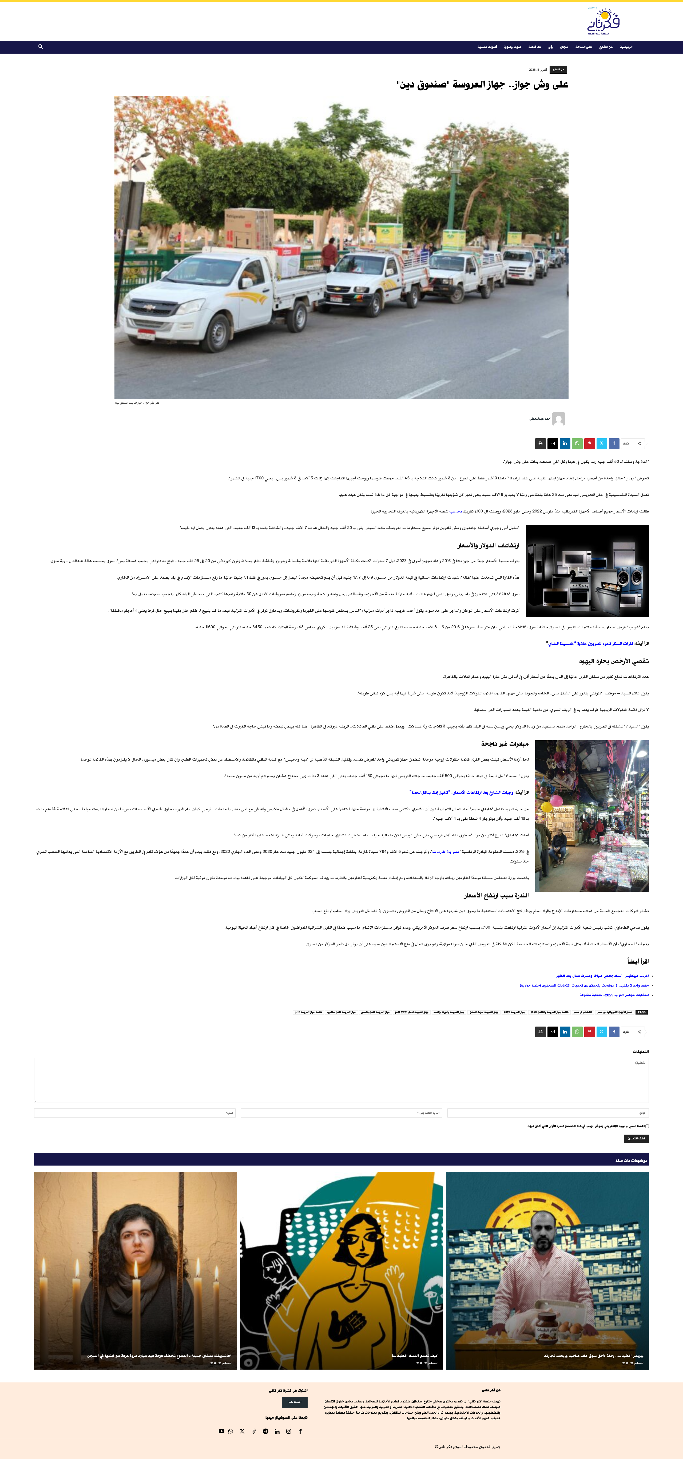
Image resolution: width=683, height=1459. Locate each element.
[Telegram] (265, 1432)
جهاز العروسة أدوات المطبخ (484, 1012)
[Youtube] (221, 1432)
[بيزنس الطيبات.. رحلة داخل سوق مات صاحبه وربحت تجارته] (547, 1271)
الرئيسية (626, 47)
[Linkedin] (565, 443)
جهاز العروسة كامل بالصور (375, 1012)
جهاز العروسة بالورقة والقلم (449, 1012)
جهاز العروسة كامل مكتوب (341, 1012)
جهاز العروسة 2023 (514, 1012)
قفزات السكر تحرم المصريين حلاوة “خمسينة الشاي (590, 643)
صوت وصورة (512, 47)
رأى (550, 47)
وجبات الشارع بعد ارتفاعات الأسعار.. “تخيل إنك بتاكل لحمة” (461, 792)
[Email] (552, 443)
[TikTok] (254, 1432)
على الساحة (583, 47)
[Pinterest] (589, 443)
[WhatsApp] (577, 443)
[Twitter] (602, 443)
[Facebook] (614, 443)
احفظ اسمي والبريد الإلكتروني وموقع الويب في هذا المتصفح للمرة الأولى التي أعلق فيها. (586, 1126)
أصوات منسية (487, 47)
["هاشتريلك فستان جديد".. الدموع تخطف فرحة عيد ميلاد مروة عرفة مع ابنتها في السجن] (135, 1271)
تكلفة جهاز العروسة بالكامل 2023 (549, 1012)
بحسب (455, 511)
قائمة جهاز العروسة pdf (308, 1012)
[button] (40, 48)
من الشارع (606, 47)
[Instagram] (288, 1432)
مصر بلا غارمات (445, 851)
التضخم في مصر (583, 1012)
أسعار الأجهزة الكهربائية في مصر (614, 1012)
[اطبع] (540, 443)
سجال (564, 47)
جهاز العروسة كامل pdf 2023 (411, 1012)
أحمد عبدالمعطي (540, 419)
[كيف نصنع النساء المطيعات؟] (341, 1271)
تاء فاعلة (535, 47)
